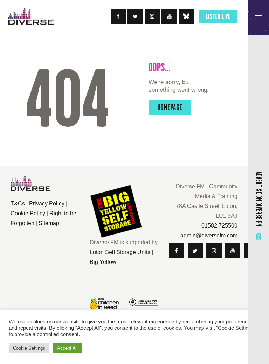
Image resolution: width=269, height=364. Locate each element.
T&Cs (18, 203)
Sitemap (49, 223)
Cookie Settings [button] (29, 348)
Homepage (169, 107)
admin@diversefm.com (208, 235)
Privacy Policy (46, 203)
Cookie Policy (28, 213)
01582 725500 (219, 226)
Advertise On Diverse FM (259, 199)
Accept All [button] (67, 348)
